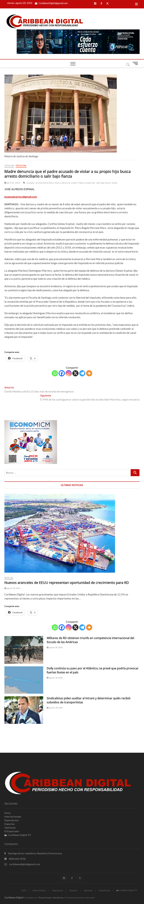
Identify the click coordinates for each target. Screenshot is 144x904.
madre (74, 182)
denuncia (65, 182)
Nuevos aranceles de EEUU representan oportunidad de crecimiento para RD (66, 582)
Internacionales (12, 816)
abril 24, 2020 (13, 182)
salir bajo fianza (103, 182)
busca (58, 182)
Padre (81, 182)
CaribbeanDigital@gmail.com (53, 3)
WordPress (58, 897)
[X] (75, 373)
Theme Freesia (44, 897)
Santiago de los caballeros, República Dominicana (35, 853)
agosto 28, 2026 (13, 588)
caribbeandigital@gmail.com (24, 864)
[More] (89, 373)
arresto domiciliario (44, 182)
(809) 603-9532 (17, 858)
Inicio (7, 812)
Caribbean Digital (13, 897)
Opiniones (10, 827)
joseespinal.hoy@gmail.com (20, 196)
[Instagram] (69, 373)
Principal (21, 165)
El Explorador (11, 831)
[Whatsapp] (55, 373)
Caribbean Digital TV (19, 834)
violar (114, 182)
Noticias (9, 165)
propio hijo (90, 182)
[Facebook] (62, 373)
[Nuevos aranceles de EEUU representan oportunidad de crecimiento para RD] (72, 533)
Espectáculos (11, 820)
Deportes (9, 823)
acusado (30, 182)
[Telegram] (82, 373)
